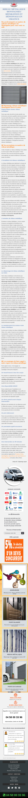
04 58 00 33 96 (14, 717)
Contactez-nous (14, 777)
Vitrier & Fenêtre (14, 768)
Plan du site (14, 779)
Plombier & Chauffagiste (13, 766)
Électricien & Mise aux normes (14, 770)
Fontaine (17, 454)
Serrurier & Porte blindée (14, 765)
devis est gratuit (21, 84)
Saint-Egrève (4, 456)
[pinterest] (19, 788)
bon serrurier (7, 71)
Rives (21, 454)
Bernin (8, 457)
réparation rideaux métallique (13, 520)
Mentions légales (14, 780)
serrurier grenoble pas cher (12, 518)
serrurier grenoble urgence (12, 523)
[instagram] (15, 788)
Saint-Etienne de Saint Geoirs (16, 456)
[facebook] (8, 788)
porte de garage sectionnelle (13, 525)
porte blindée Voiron (11, 522)
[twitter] (12, 788)
